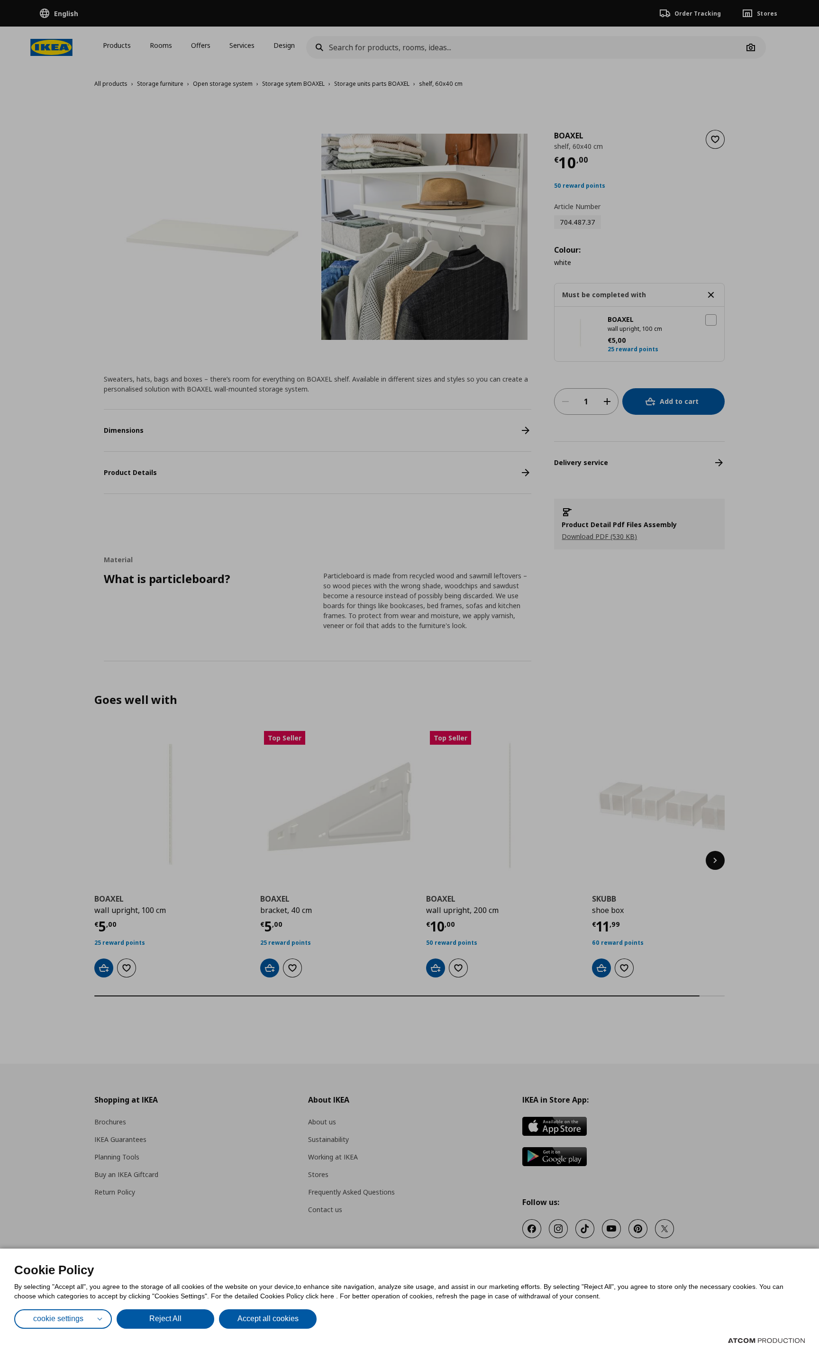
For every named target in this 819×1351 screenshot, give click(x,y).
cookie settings (58, 1318)
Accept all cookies (268, 1318)
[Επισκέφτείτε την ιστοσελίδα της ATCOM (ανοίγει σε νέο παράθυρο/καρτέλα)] (766, 1340)
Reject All (165, 1318)
